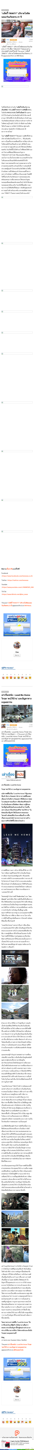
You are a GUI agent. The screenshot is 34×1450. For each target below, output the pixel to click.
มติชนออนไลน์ (18, 1350)
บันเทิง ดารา (5, 10)
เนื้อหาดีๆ (9, 569)
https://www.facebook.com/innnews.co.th (17, 576)
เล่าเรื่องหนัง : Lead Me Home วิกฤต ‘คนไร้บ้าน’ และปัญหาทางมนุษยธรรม (16, 698)
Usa (7, 39)
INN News (27, 605)
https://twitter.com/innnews (18, 580)
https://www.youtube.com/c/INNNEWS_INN (18, 587)
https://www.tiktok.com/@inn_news (15, 594)
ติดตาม (17, 655)
